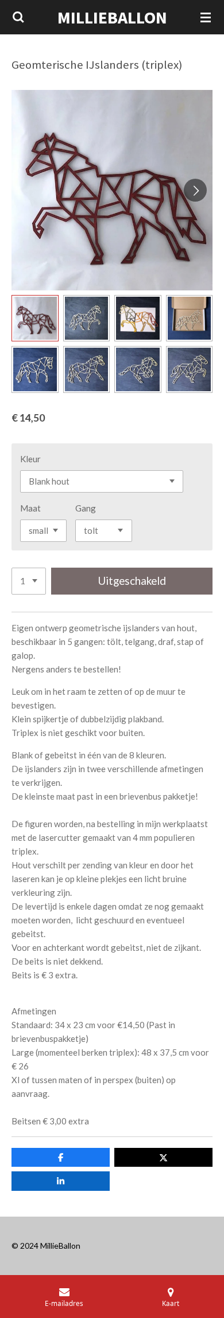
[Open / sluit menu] (205, 17)
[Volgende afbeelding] (195, 190)
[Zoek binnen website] (18, 17)
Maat (30, 508)
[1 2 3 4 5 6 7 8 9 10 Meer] (28, 581)
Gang (85, 508)
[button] (35, 318)
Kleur (30, 459)
